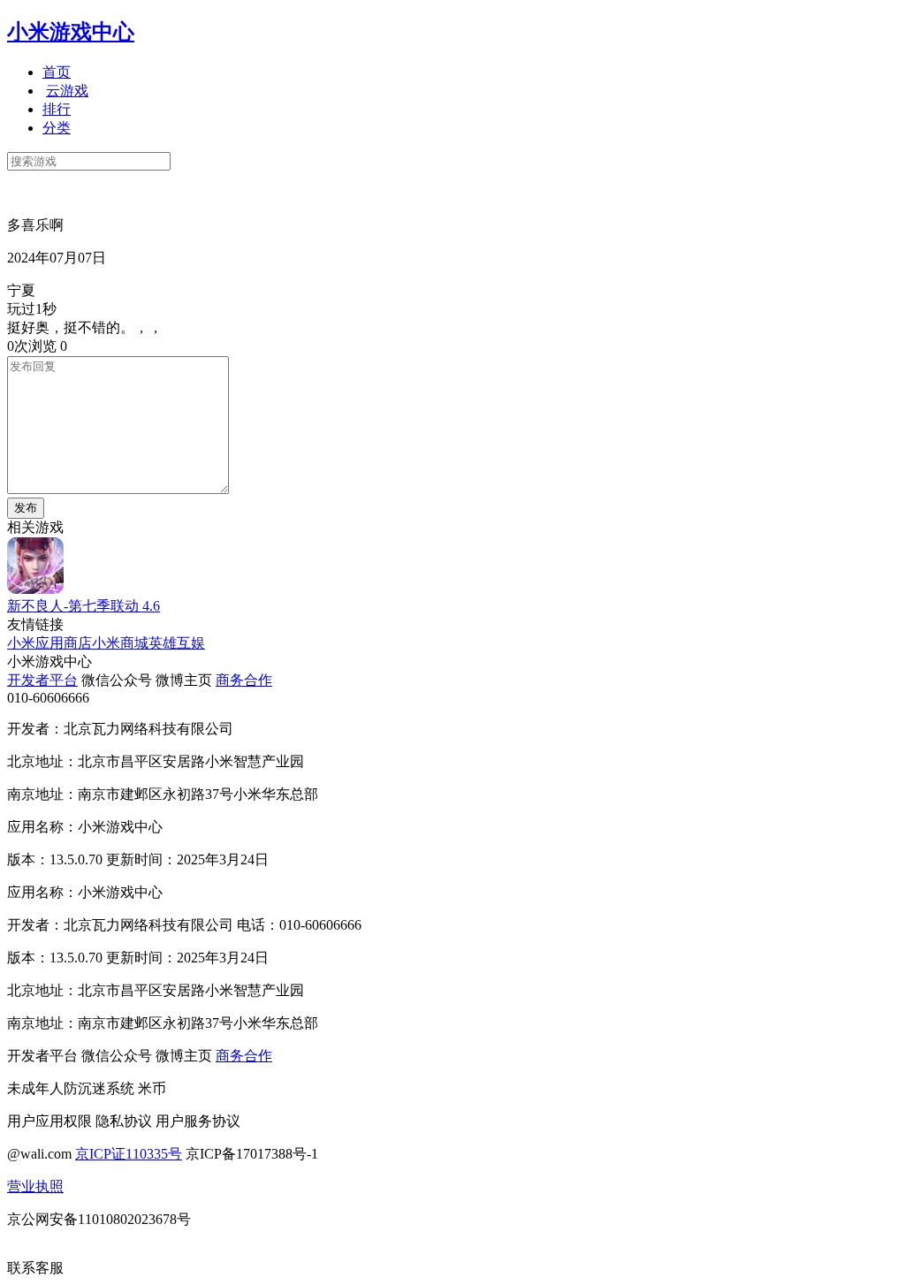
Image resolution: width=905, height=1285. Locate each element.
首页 (56, 72)
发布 (25, 507)
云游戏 (67, 90)
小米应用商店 (49, 642)
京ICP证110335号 (128, 1153)
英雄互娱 (176, 642)
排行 (56, 109)
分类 (56, 127)
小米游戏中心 (70, 31)
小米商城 (120, 642)
